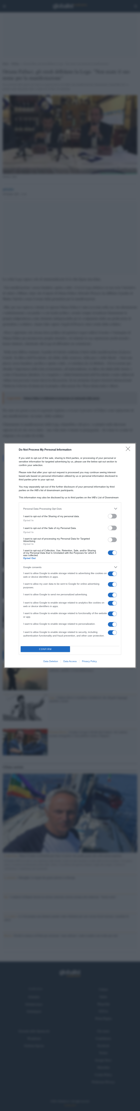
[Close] (129, 450)
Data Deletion (50, 661)
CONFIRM (45, 649)
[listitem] (70, 508)
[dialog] (70, 555)
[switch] (112, 516)
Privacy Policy (89, 661)
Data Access (70, 661)
